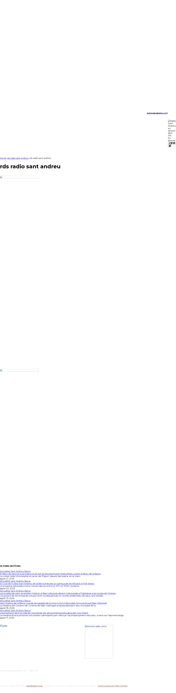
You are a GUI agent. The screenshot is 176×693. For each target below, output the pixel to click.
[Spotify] (14, 113)
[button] (171, 113)
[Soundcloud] (9, 113)
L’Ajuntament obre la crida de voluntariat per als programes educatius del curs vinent (44, 613)
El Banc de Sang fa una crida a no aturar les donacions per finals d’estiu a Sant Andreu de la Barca (50, 574)
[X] (18, 113)
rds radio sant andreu (18, 158)
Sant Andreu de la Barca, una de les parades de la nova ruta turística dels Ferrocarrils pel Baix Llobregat (53, 603)
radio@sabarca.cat (34, 686)
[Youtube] (22, 113)
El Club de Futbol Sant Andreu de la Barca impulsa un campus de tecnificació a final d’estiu (47, 583)
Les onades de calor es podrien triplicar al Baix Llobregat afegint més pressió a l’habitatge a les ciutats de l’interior (58, 593)
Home (3, 158)
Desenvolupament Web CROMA (112, 686)
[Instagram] (5, 113)
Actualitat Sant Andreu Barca (15, 571)
